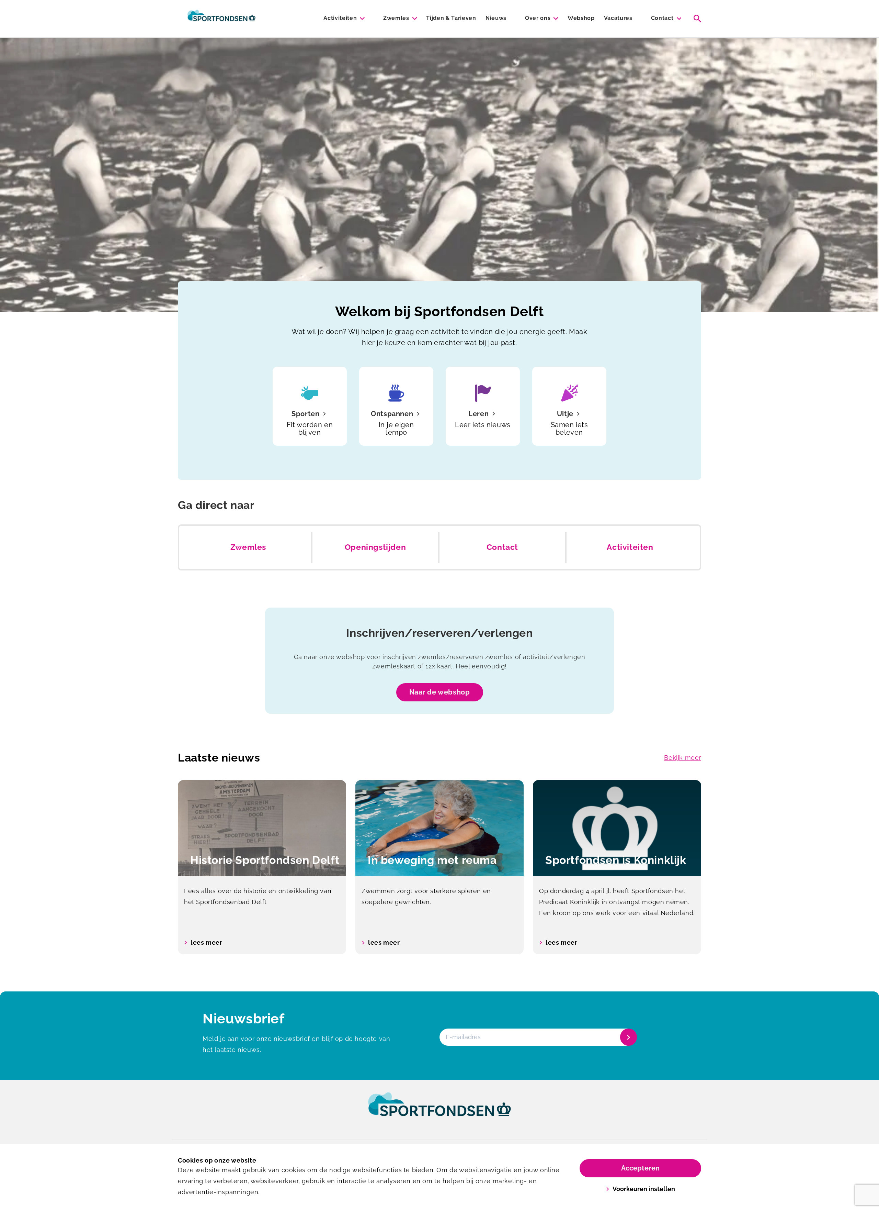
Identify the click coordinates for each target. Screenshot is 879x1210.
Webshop (581, 18)
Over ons (537, 18)
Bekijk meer (682, 757)
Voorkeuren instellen (644, 1188)
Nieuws (496, 18)
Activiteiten (340, 18)
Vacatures (618, 18)
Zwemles (396, 18)
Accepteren (640, 1168)
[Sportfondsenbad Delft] (221, 18)
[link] (439, 1110)
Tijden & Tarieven (451, 18)
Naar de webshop (439, 692)
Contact (662, 18)
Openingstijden (375, 547)
